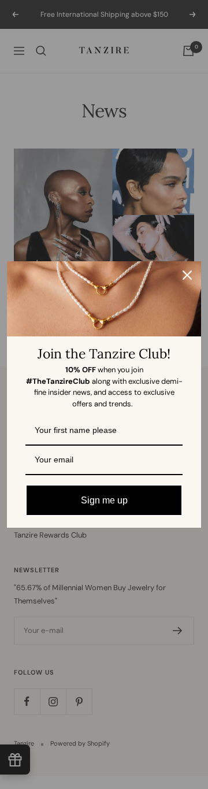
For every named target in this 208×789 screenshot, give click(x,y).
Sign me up (104, 500)
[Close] (187, 275)
